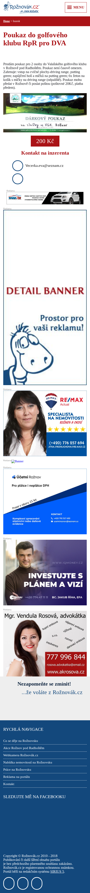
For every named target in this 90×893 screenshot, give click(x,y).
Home (6, 21)
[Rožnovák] (21, 7)
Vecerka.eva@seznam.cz (44, 166)
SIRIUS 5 (57, 871)
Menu (78, 7)
